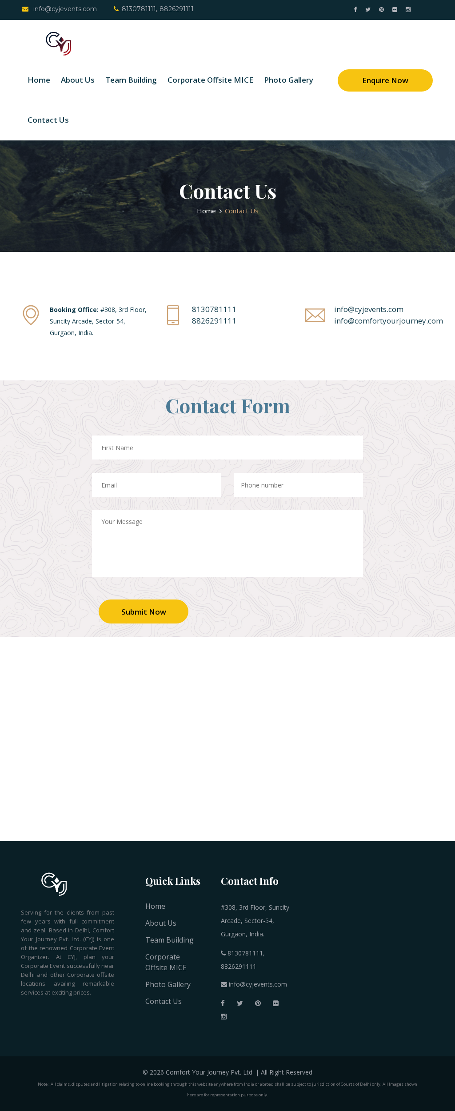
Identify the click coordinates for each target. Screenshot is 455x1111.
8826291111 (177, 9)
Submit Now (143, 612)
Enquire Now (385, 80)
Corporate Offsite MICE (210, 80)
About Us (78, 80)
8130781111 (139, 9)
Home (39, 80)
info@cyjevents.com (64, 9)
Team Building (131, 80)
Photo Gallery (288, 80)
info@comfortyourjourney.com (388, 321)
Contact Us (48, 120)
